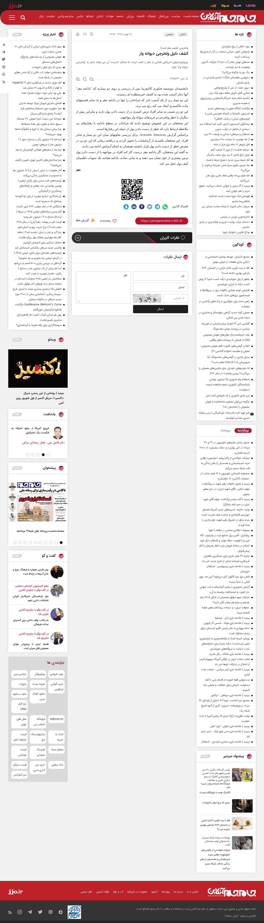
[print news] (77, 34)
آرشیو (154, 892)
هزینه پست (38, 684)
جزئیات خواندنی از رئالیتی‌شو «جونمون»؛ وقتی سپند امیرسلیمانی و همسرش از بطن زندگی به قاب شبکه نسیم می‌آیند (215, 859)
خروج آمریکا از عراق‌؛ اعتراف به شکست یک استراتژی (30, 430)
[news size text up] (78, 79)
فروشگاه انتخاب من (39, 722)
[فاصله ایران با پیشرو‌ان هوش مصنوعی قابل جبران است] (57, 641)
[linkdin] (134, 206)
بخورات (22, 684)
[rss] (3, 82)
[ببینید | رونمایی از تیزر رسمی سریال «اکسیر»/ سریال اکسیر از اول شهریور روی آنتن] (38, 368)
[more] (205, 756)
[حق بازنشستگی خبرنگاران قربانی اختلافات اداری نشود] (57, 593)
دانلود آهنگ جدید (38, 697)
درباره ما (178, 892)
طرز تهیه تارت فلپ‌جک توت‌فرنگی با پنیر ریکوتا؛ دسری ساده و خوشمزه (224, 415)
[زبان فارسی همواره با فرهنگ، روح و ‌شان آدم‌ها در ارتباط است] (57, 572)
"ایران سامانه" (231, 916)
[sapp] (3, 75)
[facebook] (141, 206)
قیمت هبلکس (22, 752)
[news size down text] (92, 79)
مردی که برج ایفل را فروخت (216, 803)
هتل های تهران (21, 722)
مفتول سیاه (57, 749)
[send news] (85, 34)
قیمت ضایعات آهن (19, 737)
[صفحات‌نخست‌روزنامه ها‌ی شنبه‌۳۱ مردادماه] (38, 501)
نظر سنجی (86, 892)
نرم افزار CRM (22, 706)
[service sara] (237, 6)
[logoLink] (228, 17)
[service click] (213, 6)
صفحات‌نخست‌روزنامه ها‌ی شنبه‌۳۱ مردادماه (40, 531)
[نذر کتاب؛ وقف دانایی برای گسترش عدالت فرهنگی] (57, 617)
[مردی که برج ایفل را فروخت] (241, 806)
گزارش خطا (82, 220)
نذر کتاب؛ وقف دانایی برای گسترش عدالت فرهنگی (30, 622)
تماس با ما (192, 892)
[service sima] (225, 6)
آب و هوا (118, 892)
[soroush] (126, 206)
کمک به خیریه (59, 737)
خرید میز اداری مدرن (39, 768)
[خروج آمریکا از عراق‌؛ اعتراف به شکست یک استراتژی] (58, 432)
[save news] (91, 34)
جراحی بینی (20, 674)
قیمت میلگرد (19, 765)
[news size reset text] (85, 79)
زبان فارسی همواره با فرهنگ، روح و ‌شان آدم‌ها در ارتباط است (30, 572)
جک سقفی (57, 765)
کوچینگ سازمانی (40, 752)
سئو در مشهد (19, 694)
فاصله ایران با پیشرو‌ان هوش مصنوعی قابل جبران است (30, 646)
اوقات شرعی (102, 892)
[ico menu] (13, 17)
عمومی (169, 34)
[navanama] (251, 6)
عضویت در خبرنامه (137, 892)
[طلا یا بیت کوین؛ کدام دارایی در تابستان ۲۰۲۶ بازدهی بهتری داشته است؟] (241, 824)
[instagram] (3, 45)
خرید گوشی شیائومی (57, 687)
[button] (48, 454)
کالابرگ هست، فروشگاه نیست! (215, 793)
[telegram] (3, 53)
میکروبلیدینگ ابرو (38, 737)
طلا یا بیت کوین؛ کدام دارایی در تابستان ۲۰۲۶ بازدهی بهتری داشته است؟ (215, 825)
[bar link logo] (15, 6)
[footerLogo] (232, 892)
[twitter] (3, 60)
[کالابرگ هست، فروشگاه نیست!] (241, 781)
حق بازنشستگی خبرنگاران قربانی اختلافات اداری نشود (30, 598)
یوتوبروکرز (40, 674)
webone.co (56, 719)
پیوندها (166, 892)
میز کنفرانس (19, 775)
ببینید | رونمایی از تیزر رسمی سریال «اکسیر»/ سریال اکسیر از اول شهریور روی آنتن (40, 398)
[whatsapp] (165, 206)
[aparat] (3, 68)
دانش (183, 34)
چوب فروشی (56, 674)
